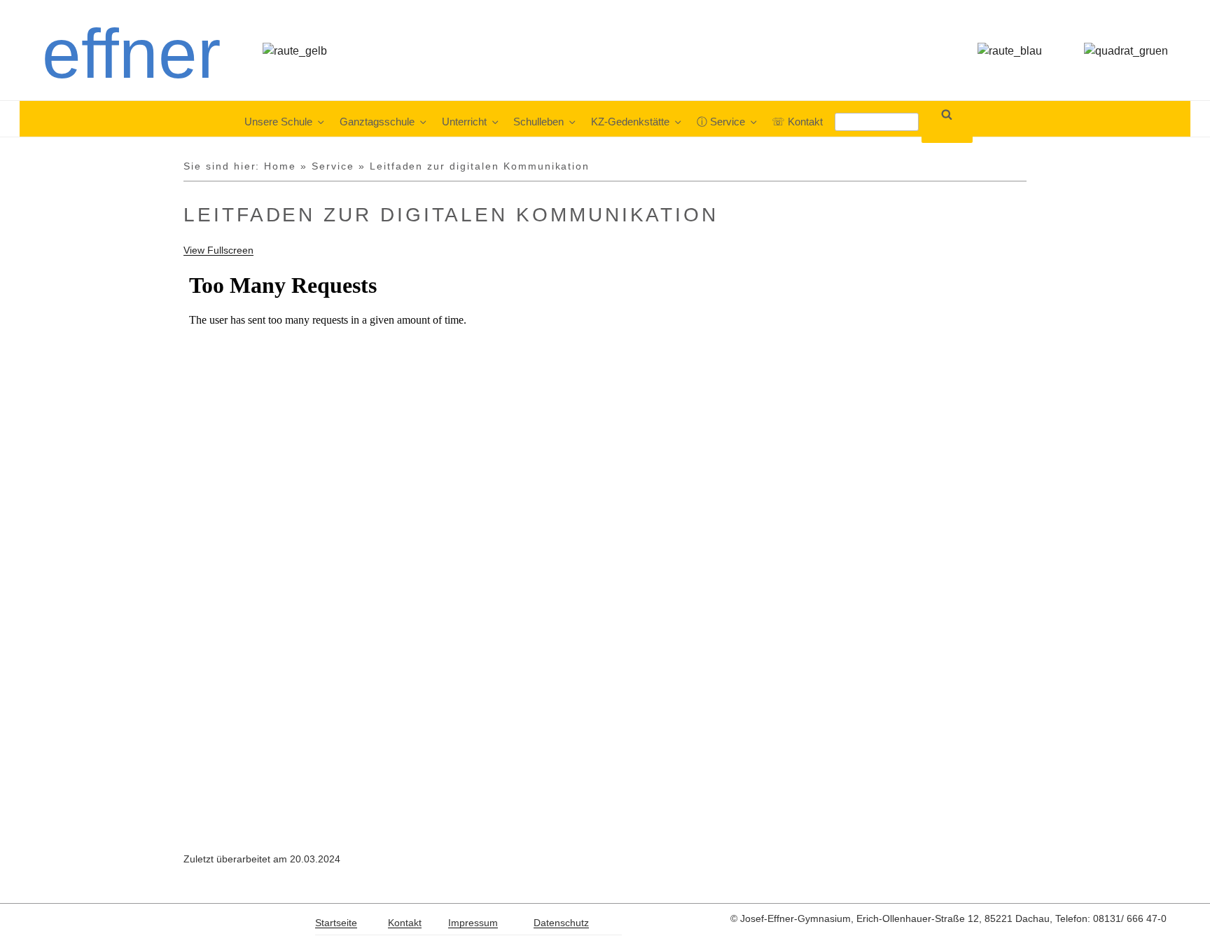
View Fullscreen (218, 250)
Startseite (336, 922)
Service (333, 166)
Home (280, 166)
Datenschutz (561, 922)
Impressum (473, 922)
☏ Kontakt (797, 122)
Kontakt (405, 922)
